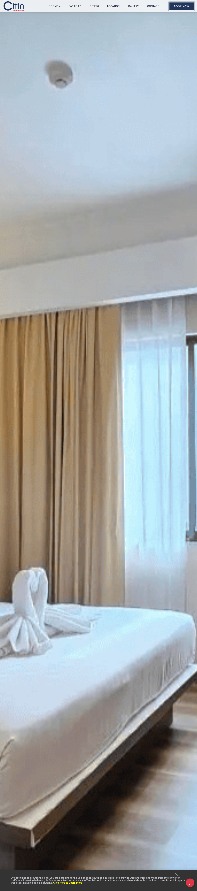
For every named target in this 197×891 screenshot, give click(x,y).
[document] (98, 445)
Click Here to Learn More (67, 882)
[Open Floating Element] (190, 883)
